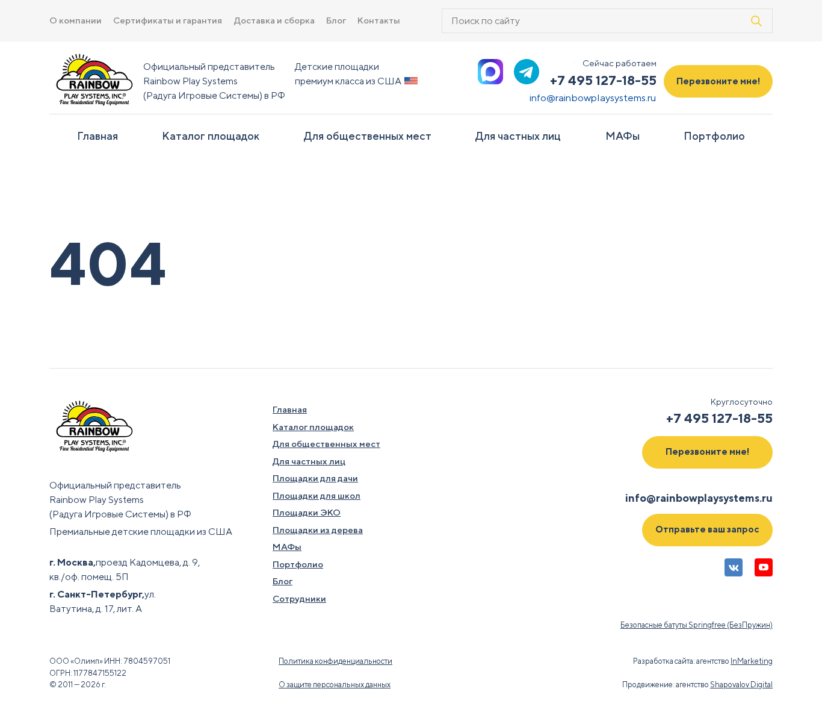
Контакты (378, 20)
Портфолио (714, 136)
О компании (75, 20)
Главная (97, 136)
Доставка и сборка (274, 20)
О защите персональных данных (335, 684)
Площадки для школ (316, 495)
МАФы (622, 136)
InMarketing (752, 661)
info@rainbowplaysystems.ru (593, 98)
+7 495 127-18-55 (603, 80)
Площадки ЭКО (307, 512)
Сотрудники (299, 598)
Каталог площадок (210, 136)
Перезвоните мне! (718, 81)
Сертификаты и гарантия (167, 20)
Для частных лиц (518, 136)
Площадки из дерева (318, 530)
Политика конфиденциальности (335, 661)
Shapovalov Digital (741, 684)
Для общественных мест (367, 136)
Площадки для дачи (315, 478)
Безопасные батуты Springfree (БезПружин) (696, 624)
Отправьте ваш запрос (707, 529)
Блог (336, 20)
